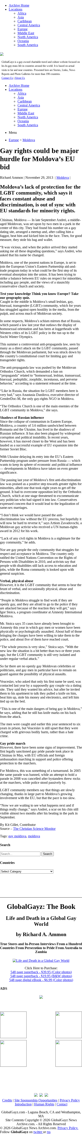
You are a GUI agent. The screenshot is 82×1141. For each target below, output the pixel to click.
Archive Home (19, 5)
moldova (34, 836)
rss (49, 1132)
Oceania (23, 41)
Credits (7, 1100)
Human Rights (44, 1104)
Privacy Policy (70, 1100)
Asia (20, 17)
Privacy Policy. (68, 1128)
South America (27, 45)
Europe (22, 29)
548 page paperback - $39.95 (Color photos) (41, 972)
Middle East (25, 33)
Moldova (29, 140)
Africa (21, 13)
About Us (20, 77)
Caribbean (24, 21)
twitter (38, 1132)
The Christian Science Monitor (34, 828)
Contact (62, 1104)
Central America (28, 25)
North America (27, 37)
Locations (15, 9)
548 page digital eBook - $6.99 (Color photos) (41, 980)
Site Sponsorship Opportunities (35, 1100)
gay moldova (17, 836)
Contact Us (7, 77)
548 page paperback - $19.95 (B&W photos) (41, 976)
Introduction (23, 1104)
